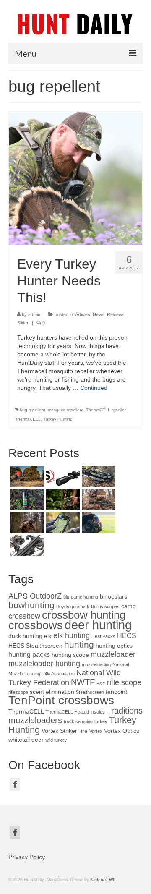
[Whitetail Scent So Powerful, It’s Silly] (26, 499)
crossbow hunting (83, 615)
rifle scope (124, 682)
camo (128, 606)
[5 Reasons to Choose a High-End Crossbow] (26, 522)
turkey (100, 721)
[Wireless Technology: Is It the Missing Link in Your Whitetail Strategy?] (62, 499)
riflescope (18, 692)
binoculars (113, 596)
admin (34, 314)
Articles (82, 314)
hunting (79, 644)
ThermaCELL (28, 419)
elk (48, 636)
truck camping (78, 721)
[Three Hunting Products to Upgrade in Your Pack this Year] (26, 476)
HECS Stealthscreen (35, 646)
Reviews (116, 314)
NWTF (83, 682)
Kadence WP (103, 879)
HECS (126, 635)
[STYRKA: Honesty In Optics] (62, 476)
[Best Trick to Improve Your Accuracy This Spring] (97, 522)
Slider (23, 322)
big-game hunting (80, 596)
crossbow (24, 616)
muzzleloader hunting (44, 663)
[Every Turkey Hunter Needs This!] (75, 178)
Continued (93, 387)
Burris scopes (105, 606)
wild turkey (56, 739)
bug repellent (32, 410)
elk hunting (71, 635)
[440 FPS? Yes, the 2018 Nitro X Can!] (26, 545)
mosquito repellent (65, 410)
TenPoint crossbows (61, 700)
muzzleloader (113, 654)
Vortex (95, 731)
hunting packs (29, 654)
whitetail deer (26, 740)
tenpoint (116, 692)
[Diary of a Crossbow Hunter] (97, 476)
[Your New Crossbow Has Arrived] (97, 499)
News (98, 314)
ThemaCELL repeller (105, 410)
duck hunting (25, 636)
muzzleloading (96, 664)
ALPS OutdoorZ (35, 596)
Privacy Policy (26, 857)
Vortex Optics (121, 731)
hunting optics (114, 646)
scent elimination (52, 692)
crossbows (35, 625)
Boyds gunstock (72, 606)
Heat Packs (103, 636)
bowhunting (31, 605)
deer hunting (98, 625)
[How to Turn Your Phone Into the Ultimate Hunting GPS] (62, 522)
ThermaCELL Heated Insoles (75, 711)
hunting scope (70, 655)
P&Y (100, 683)
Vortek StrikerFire (65, 731)
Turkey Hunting (58, 419)
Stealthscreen (90, 692)
